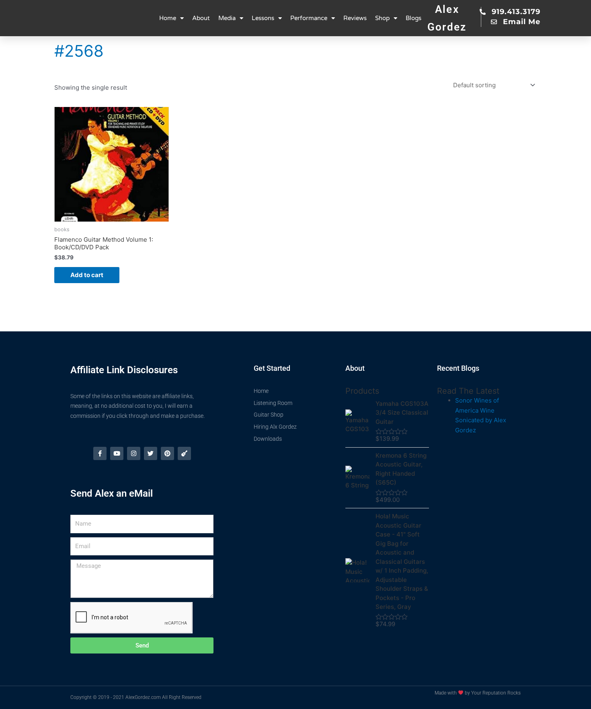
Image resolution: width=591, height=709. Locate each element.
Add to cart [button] (86, 275)
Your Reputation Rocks (496, 693)
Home (167, 18)
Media (227, 18)
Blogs (413, 18)
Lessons (263, 18)
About (201, 18)
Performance (308, 18)
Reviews (355, 18)
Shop (382, 18)
